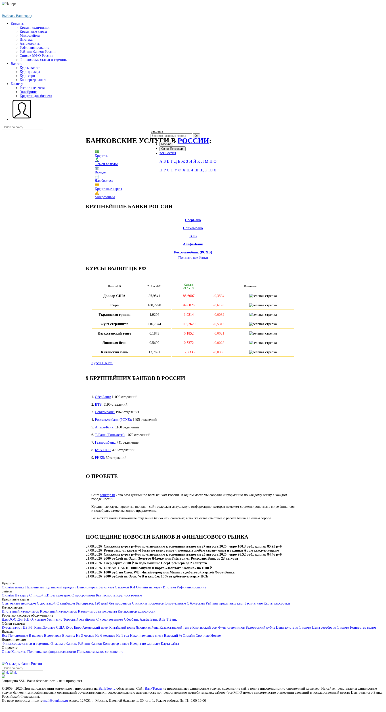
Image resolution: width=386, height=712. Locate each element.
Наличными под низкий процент (50, 587)
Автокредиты (30, 43)
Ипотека (26, 39)
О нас (6, 651)
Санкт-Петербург (172, 148)
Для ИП (23, 619)
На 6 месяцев (105, 635)
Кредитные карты (33, 31)
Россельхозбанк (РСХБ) (193, 252)
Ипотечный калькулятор (20, 611)
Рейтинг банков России (38, 51)
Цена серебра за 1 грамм (330, 627)
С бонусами (196, 603)
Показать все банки (193, 257)
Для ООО (9, 619)
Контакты (18, 651)
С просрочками (83, 595)
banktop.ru (107, 495)
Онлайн (8, 595)
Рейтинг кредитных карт (225, 603)
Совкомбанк (193, 228)
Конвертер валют (33, 80)
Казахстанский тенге (175, 627)
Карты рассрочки (277, 603)
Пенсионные (18, 635)
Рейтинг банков (90, 643)
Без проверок (60, 595)
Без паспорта (105, 595)
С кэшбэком (66, 603)
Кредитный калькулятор (58, 611)
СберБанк (193, 220)
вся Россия (167, 153)
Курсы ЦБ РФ (102, 363)
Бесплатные (254, 603)
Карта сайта (170, 643)
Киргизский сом (204, 627)
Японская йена (147, 627)
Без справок (85, 603)
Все (4, 635)
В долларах (52, 635)
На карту (21, 595)
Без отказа (106, 587)
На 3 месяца (85, 635)
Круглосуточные (129, 595)
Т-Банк (171, 619)
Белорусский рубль (260, 627)
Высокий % (173, 635)
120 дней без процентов (113, 603)
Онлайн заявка (13, 587)
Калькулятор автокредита (97, 611)
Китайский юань (122, 627)
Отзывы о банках (63, 643)
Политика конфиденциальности (51, 651)
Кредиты (18, 23)
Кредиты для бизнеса (36, 96)
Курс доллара (30, 72)
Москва (166, 144)
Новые (215, 635)
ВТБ (193, 236)
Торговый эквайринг (79, 619)
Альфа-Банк (193, 244)
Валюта (17, 63)
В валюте (36, 635)
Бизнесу (17, 84)
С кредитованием (109, 619)
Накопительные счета (146, 635)
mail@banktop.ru (55, 700)
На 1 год (122, 635)
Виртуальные (175, 603)
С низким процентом (148, 603)
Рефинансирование (34, 47)
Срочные (203, 635)
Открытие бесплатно (46, 619)
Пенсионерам (87, 587)
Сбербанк (131, 619)
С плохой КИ (125, 587)
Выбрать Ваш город (17, 16)
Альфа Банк (149, 619)
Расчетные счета (32, 88)
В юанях (68, 635)
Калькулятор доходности (136, 611)
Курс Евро (74, 627)
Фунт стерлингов (231, 627)
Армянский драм (95, 627)
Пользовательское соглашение (100, 651)
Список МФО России (36, 55)
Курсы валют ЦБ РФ (17, 627)
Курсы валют (30, 68)
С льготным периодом (19, 603)
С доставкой (46, 603)
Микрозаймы (30, 35)
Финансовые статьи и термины (43, 59)
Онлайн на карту (149, 587)
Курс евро (27, 76)
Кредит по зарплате (145, 643)
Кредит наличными (35, 27)
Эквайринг (28, 92)
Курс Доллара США (49, 627)
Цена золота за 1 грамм (293, 627)
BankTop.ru (107, 688)
